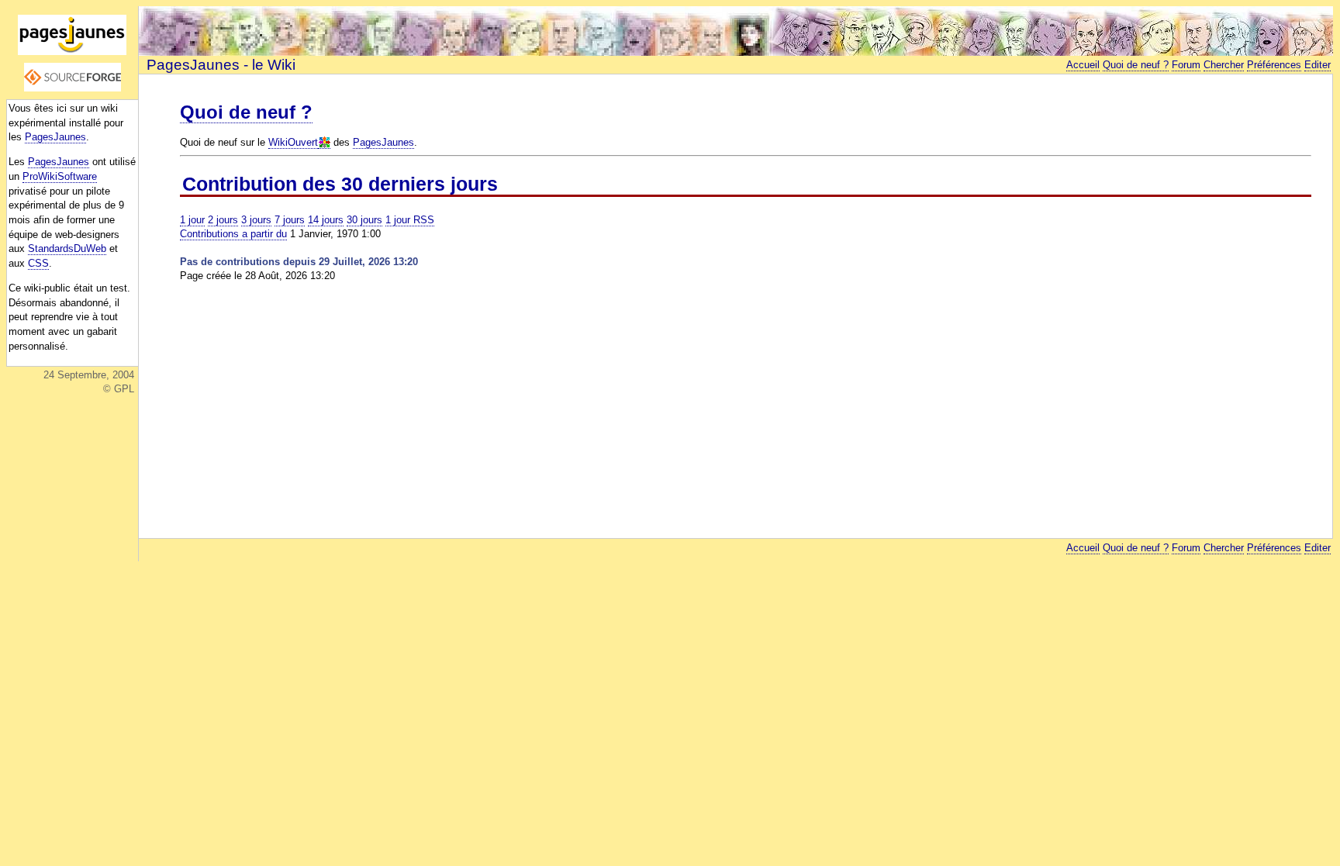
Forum (1186, 65)
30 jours (364, 220)
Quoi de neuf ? (1136, 65)
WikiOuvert (293, 142)
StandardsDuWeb (67, 248)
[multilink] (324, 142)
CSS (38, 263)
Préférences (1274, 65)
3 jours (256, 220)
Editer (1317, 65)
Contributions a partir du (233, 234)
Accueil (1083, 65)
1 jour (192, 220)
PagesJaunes (55, 137)
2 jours (223, 220)
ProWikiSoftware (59, 176)
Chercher (1224, 65)
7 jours (290, 220)
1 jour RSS (409, 220)
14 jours (326, 220)
